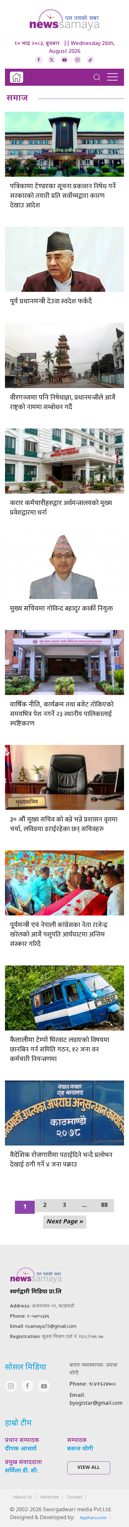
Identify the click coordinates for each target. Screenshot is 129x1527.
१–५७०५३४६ (38, 1316)
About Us (22, 1497)
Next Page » (64, 1222)
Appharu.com (93, 1517)
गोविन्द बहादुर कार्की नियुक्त (61, 608)
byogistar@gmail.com (95, 1403)
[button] (97, 77)
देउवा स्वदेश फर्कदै (51, 301)
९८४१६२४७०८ (102, 1384)
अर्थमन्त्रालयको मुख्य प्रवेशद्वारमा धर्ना (61, 507)
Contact (74, 1497)
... (84, 1205)
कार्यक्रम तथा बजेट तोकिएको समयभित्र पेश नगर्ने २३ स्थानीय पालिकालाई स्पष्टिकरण (61, 714)
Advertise (49, 1497)
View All (88, 1468)
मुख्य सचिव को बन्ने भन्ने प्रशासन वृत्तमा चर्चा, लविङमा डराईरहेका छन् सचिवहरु (63, 824)
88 (104, 1205)
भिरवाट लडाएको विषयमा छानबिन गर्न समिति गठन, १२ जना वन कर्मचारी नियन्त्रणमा (59, 1049)
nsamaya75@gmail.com (50, 1327)
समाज (17, 98)
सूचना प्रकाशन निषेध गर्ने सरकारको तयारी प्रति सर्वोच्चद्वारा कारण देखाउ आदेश (63, 196)
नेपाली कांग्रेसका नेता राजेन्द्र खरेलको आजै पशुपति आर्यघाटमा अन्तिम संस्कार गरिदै (59, 934)
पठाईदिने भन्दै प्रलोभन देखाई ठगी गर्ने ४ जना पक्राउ (61, 1159)
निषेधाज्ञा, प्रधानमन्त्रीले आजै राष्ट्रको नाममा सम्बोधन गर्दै (62, 402)
